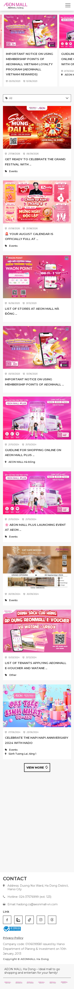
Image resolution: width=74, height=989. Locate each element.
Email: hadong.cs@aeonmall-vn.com (32, 904)
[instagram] (41, 920)
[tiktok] (29, 920)
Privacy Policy (13, 938)
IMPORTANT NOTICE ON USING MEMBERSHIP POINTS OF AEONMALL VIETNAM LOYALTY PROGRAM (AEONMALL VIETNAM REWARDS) (29, 64)
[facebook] (7, 920)
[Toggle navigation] (68, 5)
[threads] (52, 920)
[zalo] (18, 920)
